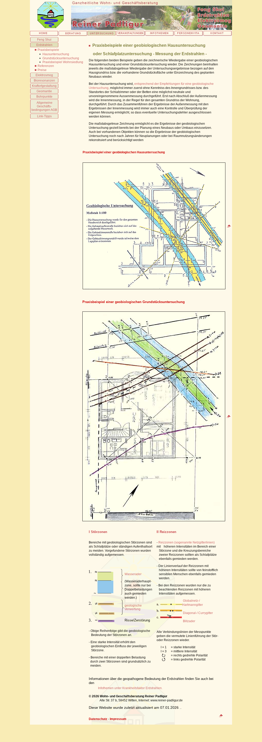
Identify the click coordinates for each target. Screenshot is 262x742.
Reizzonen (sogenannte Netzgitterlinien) (186, 542)
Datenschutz (98, 719)
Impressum (118, 719)
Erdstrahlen (44, 45)
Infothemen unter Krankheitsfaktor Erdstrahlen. (130, 688)
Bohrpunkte (44, 96)
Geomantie (44, 91)
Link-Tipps (44, 116)
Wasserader (133, 574)
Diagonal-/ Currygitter (198, 613)
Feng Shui (44, 39)
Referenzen (46, 66)
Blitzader (188, 621)
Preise (42, 70)
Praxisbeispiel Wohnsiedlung (62, 62)
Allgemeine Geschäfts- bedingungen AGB (44, 106)
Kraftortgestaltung (44, 86)
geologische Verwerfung (133, 607)
